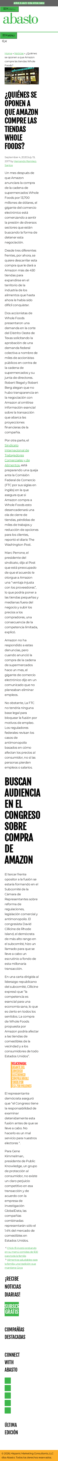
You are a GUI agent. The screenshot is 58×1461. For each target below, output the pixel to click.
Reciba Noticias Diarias (36, 3)
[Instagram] (8, 1395)
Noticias (19, 53)
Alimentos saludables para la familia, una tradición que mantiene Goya (21, 1263)
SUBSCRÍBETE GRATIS (12, 1309)
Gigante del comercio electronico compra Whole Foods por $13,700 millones (21, 1075)
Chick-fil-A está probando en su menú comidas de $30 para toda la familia (21, 1252)
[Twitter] (8, 1381)
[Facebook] (8, 1410)
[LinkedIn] (8, 1388)
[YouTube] (8, 1403)
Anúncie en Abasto (20, 3)
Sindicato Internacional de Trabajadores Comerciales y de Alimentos (17, 455)
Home (8, 53)
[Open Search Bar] (4, 41)
